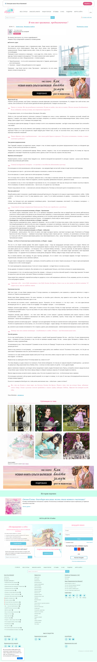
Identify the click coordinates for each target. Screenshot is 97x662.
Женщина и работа (38, 594)
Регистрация (79, 558)
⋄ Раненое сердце (7, 617)
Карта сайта (78, 11)
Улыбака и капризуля (8, 600)
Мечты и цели (37, 604)
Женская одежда (37, 585)
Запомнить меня (69, 542)
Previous (4, 505)
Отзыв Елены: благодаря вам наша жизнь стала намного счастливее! (54, 499)
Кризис (35, 601)
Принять (20, 658)
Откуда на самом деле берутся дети (11, 604)
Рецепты (36, 615)
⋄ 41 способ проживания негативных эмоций (12, 629)
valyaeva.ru (21, 395)
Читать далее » (27, 506)
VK (73, 597)
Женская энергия (37, 589)
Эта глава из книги (21, 31)
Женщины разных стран (39, 596)
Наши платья (46, 11)
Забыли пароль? (89, 542)
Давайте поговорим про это (10, 598)
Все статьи (23, 11)
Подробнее (18, 543)
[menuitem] (18, 577)
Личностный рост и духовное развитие (41, 603)
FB (77, 597)
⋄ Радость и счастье (8, 613)
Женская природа (37, 587)
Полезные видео (37, 613)
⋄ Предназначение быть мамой (10, 588)
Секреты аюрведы (38, 620)
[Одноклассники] (16, 646)
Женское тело (37, 592)
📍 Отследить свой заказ (86, 17)
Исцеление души (37, 599)
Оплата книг (6, 577)
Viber (80, 597)
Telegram (69, 597)
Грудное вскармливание (39, 584)
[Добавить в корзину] (25, 587)
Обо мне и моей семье (38, 606)
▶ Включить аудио (13, 42)
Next (93, 505)
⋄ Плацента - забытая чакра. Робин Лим (12, 619)
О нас (62, 11)
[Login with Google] (79, 549)
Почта (66, 597)
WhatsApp (84, 597)
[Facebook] (12, 639)
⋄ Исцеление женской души (9, 590)
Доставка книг (7, 578)
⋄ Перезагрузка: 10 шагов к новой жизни (12, 594)
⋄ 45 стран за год (7, 625)
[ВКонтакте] (9, 639)
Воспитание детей (37, 582)
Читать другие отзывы (47, 518)
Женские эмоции (37, 591)
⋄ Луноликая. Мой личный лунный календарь (13, 596)
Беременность (37, 580)
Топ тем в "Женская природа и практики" (72, 585)
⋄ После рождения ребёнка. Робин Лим (11, 621)
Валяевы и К (9, 12)
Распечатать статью (82, 26)
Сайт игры (67, 578)
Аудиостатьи (36, 577)
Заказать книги (34, 11)
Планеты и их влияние (38, 611)
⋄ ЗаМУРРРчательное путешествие (11, 608)
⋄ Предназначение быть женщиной (11, 582)
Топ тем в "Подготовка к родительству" (72, 590)
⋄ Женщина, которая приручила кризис (11, 592)
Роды (35, 618)
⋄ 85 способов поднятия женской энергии (12, 627)
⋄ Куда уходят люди (8, 615)
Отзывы (55, 11)
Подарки (69, 11)
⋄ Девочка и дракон (8, 610)
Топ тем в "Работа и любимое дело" (72, 588)
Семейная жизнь (37, 622)
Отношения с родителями (39, 610)
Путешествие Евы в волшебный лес (11, 602)
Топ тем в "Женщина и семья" (70, 586)
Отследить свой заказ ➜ (9, 580)
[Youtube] (19, 646)
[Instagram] (5, 639)
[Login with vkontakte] (82, 549)
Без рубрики (36, 578)
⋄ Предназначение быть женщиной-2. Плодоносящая (14, 586)
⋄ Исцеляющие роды (8, 623)
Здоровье (36, 598)
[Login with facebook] (75, 549)
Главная (17, 567)
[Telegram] (16, 639)
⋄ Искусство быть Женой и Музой (10, 584)
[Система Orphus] (25, 463)
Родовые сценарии (38, 617)
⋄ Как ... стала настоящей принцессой (11, 606)
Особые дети (37, 608)
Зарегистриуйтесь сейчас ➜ (70, 583)
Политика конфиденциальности (79, 561)
